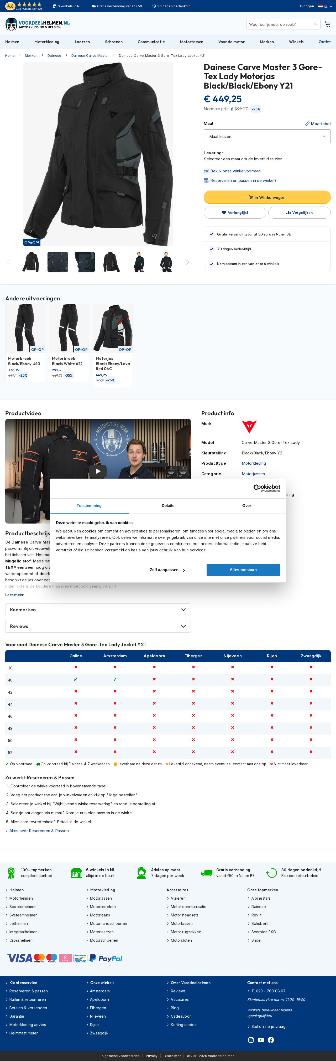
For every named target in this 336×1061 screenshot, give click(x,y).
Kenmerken (23, 610)
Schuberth (260, 923)
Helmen (16, 889)
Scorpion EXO (263, 932)
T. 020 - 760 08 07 (268, 991)
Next (187, 262)
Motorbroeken (103, 906)
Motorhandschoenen (108, 923)
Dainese (54, 55)
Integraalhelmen (23, 932)
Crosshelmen (21, 940)
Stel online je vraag (268, 1026)
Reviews (19, 626)
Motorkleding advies (27, 1024)
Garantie (16, 1016)
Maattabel (321, 123)
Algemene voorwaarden (121, 1056)
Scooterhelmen (22, 906)
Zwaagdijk (99, 1033)
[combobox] (283, 24)
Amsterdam (99, 991)
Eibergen (98, 1008)
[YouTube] (261, 1040)
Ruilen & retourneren (27, 999)
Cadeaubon (181, 1016)
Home (10, 55)
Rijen (94, 1024)
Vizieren (178, 898)
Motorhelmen (21, 898)
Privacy (152, 1056)
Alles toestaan (243, 569)
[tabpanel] (30, 262)
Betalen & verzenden (28, 1008)
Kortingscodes (183, 1024)
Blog (175, 1008)
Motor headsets (184, 915)
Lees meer (14, 595)
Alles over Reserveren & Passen (39, 830)
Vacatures (180, 999)
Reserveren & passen (28, 991)
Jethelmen (18, 923)
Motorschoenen (104, 940)
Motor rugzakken (186, 932)
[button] (325, 6)
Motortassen (182, 923)
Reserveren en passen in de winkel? (243, 180)
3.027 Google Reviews (29, 8)
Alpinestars (261, 898)
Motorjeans (100, 915)
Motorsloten (181, 940)
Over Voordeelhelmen (191, 982)
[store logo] (38, 24)
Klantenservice (23, 982)
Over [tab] (246, 505)
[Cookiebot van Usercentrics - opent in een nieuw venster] (257, 488)
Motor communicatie (188, 906)
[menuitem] (12, 42)
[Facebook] (271, 1040)
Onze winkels (102, 982)
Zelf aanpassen (164, 569)
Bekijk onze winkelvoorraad (235, 170)
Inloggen (307, 6)
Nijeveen (98, 1016)
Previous (8, 262)
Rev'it (256, 915)
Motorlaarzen (102, 932)
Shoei (256, 940)
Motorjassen (253, 473)
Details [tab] (168, 505)
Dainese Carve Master (90, 55)
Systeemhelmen (23, 915)
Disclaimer (172, 1056)
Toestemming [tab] (89, 505)
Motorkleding (254, 463)
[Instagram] (251, 1040)
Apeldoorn (99, 999)
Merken (31, 55)
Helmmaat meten (24, 1033)
